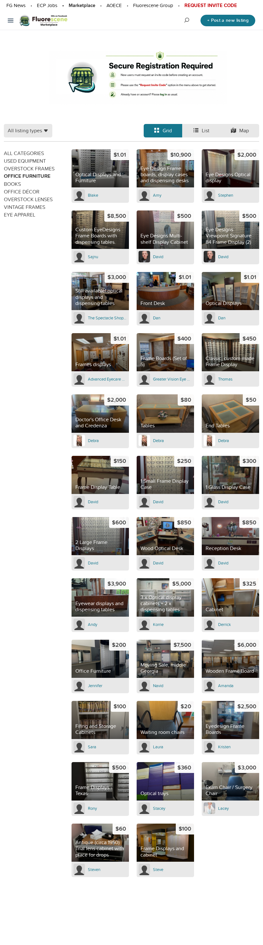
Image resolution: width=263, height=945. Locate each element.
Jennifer (95, 685)
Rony (92, 808)
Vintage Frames (24, 206)
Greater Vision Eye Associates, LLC (172, 379)
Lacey (223, 808)
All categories (24, 153)
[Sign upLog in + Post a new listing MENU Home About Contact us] (10, 20)
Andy (92, 624)
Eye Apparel (19, 214)
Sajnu (93, 256)
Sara (92, 747)
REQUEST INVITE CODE (210, 5)
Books (12, 183)
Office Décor (21, 191)
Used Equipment (25, 160)
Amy (157, 195)
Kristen (224, 747)
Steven (94, 869)
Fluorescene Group (153, 5)
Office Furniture (27, 176)
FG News (16, 5)
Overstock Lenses (28, 199)
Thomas (225, 379)
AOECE (114, 5)
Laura (158, 747)
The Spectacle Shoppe (107, 318)
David (158, 256)
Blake (93, 195)
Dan (156, 318)
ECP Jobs (47, 5)
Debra (93, 440)
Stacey (159, 808)
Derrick (224, 624)
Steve (158, 869)
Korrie (158, 624)
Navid (158, 685)
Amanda (225, 685)
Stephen (225, 195)
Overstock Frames (29, 168)
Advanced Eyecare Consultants (107, 379)
